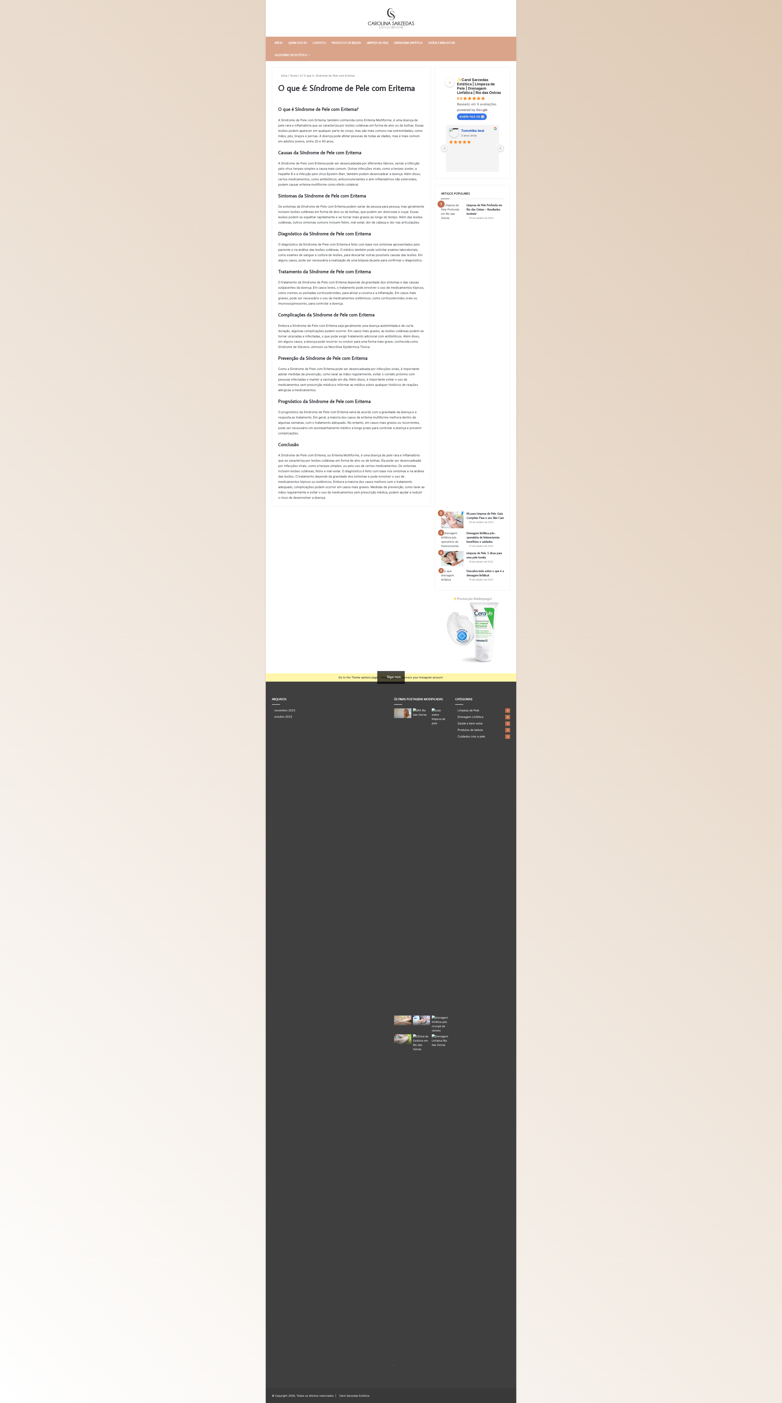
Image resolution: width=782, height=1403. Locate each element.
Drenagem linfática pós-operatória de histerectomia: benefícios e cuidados (483, 537)
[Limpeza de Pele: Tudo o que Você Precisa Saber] (440, 716)
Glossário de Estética (291, 55)
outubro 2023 (283, 716)
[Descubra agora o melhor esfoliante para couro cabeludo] (421, 1020)
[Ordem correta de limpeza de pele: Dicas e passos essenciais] (402, 713)
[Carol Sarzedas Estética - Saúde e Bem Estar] (391, 18)
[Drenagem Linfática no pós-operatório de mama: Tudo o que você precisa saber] (402, 1039)
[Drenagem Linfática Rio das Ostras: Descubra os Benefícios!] (440, 1187)
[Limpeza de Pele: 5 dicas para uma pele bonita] (452, 558)
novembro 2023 (284, 710)
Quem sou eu (297, 43)
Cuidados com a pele (471, 736)
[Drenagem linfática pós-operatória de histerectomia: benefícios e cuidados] (452, 539)
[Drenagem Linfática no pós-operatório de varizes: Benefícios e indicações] (440, 1024)
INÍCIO (279, 43)
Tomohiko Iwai (472, 131)
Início (284, 75)
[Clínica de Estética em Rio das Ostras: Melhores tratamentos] (421, 1187)
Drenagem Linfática (408, 43)
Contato (319, 43)
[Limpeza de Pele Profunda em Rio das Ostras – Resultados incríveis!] (452, 356)
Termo (294, 75)
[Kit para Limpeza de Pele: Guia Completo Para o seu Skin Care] (452, 520)
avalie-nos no (469, 116)
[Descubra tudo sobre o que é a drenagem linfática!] (452, 576)
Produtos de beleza (346, 43)
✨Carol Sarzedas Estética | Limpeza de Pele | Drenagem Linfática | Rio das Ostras (479, 86)
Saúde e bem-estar (441, 43)
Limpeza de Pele (377, 43)
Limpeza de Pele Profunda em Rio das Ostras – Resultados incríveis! (484, 209)
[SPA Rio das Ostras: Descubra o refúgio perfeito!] (421, 861)
